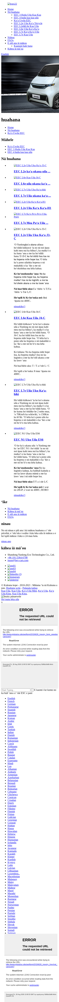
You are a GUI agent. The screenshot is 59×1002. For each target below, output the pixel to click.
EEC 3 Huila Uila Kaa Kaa (27, 15)
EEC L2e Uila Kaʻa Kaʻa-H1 (32, 208)
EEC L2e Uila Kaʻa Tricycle (28, 23)
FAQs (11, 40)
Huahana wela (13, 588)
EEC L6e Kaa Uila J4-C (29, 318)
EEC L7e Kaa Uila (23, 34)
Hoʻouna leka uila (10, 599)
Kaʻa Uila (43, 590)
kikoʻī (22, 306)
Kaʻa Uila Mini (29, 590)
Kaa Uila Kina (19, 593)
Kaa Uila (5, 590)
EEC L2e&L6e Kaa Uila (26, 26)
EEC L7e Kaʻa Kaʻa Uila (26, 31)
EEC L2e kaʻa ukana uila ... (32, 171)
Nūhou (11, 37)
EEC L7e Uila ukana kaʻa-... (32, 195)
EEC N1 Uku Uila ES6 (28, 439)
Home (11, 9)
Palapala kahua (29, 588)
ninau (16, 306)
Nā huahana (14, 12)
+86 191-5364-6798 (18, 557)
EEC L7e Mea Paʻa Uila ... (31, 223)
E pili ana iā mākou (17, 43)
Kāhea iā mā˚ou (15, 48)
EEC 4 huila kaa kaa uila (26, 17)
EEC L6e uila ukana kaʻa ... (32, 183)
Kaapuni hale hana (23, 46)
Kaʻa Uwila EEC (22, 20)
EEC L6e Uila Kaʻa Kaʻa (26, 29)
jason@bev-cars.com (18, 560)
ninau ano (6, 541)
